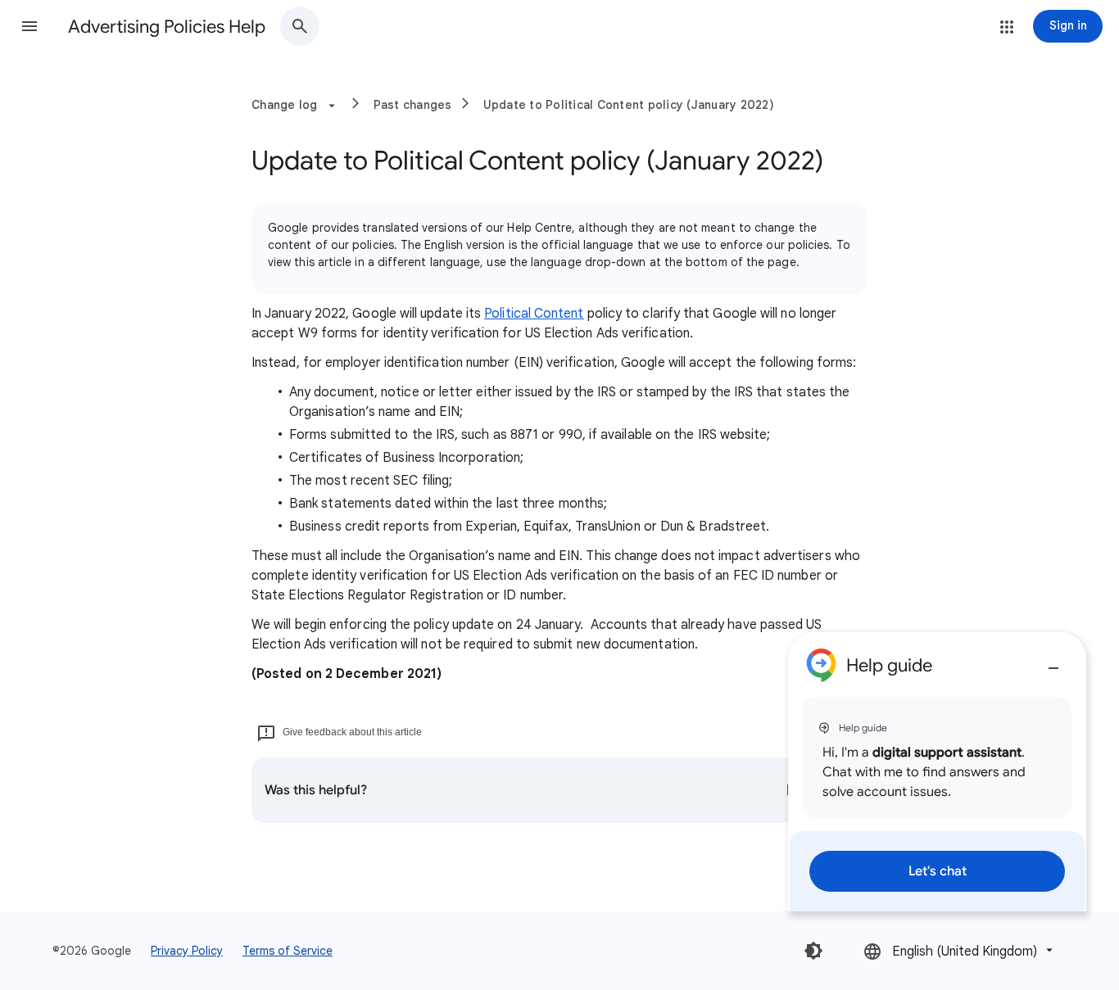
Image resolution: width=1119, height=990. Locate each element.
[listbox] (960, 950)
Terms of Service (287, 950)
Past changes (413, 104)
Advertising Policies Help (166, 27)
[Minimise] (1053, 662)
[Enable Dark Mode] (813, 950)
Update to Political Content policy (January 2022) (628, 104)
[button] (29, 26)
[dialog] (937, 771)
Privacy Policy (187, 950)
